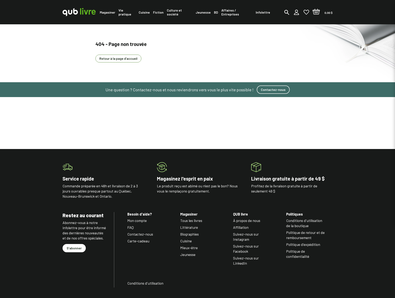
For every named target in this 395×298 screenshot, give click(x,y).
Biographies (189, 234)
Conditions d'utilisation (145, 283)
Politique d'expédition (303, 244)
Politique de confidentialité (297, 254)
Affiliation (241, 227)
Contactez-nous (273, 90)
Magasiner (189, 214)
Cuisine (186, 241)
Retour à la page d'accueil (118, 58)
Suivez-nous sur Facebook (246, 248)
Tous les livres (191, 220)
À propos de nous (246, 220)
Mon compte (137, 220)
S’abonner (74, 248)
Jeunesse (187, 254)
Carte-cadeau (138, 241)
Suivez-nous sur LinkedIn (246, 260)
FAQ (130, 227)
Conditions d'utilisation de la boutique (304, 223)
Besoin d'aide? (139, 214)
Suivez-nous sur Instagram (246, 237)
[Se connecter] (296, 12)
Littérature (189, 227)
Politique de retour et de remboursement (305, 235)
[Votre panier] (316, 12)
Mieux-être (189, 247)
